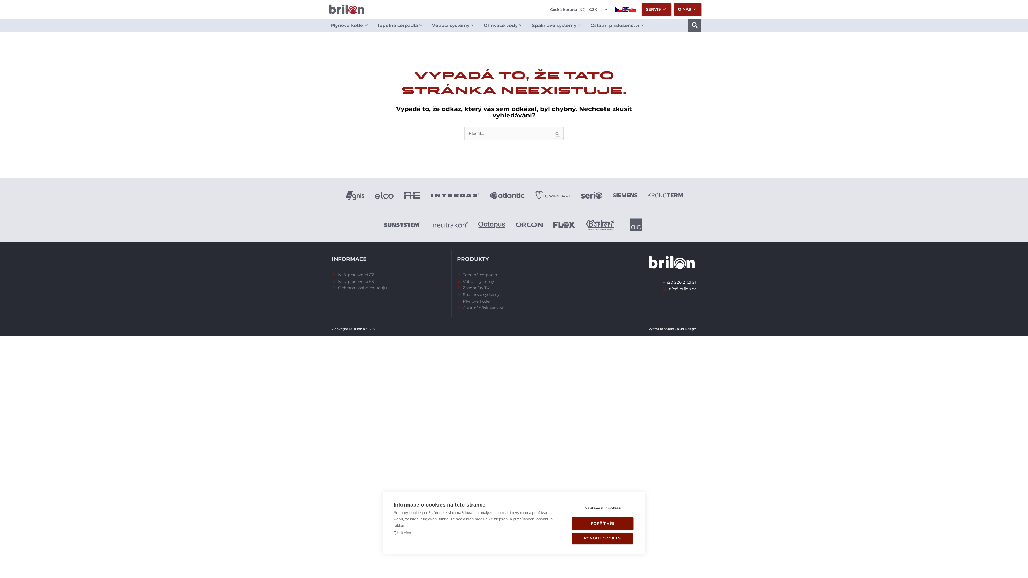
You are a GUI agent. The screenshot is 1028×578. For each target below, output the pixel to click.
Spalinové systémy (554, 25)
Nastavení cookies (602, 508)
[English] (625, 9)
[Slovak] (632, 9)
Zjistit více (402, 532)
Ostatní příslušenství (615, 25)
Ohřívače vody (501, 25)
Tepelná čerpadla (397, 25)
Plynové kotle (347, 25)
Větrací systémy (451, 25)
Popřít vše (602, 523)
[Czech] (618, 9)
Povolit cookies (602, 538)
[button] (694, 25)
